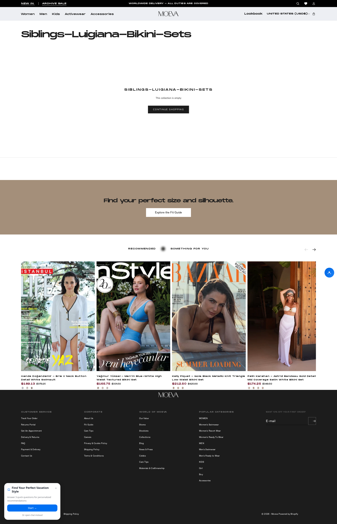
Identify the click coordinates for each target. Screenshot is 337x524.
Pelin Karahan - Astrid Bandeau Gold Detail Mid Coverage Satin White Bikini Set (281, 378)
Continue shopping (168, 109)
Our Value (144, 418)
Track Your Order (29, 418)
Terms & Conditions (94, 456)
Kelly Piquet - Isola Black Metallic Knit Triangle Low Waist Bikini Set (208, 378)
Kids (56, 14)
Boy (201, 474)
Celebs (142, 456)
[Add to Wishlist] (90, 265)
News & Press (146, 449)
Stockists (143, 431)
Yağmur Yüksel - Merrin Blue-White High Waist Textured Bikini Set (129, 378)
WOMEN (203, 418)
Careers (87, 437)
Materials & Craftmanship (151, 468)
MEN (201, 443)
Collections (144, 437)
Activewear (75, 14)
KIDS (201, 462)
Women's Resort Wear (210, 431)
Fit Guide (88, 424)
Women (28, 14)
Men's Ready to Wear (209, 456)
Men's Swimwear (207, 449)
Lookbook (253, 14)
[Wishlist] (305, 3)
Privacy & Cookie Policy (95, 443)
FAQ (23, 443)
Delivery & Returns (30, 437)
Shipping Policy (92, 449)
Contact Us (26, 456)
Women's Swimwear (209, 424)
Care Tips (88, 431)
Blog (141, 443)
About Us (88, 418)
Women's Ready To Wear (211, 437)
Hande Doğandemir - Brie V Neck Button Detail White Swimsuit (53, 378)
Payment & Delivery (30, 449)
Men (43, 14)
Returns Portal (28, 424)
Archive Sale (54, 3)
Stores (142, 424)
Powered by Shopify (288, 514)
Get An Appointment (31, 431)
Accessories (102, 14)
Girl (201, 468)
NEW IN (28, 3)
